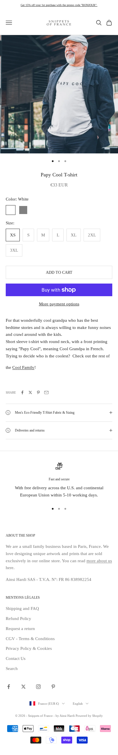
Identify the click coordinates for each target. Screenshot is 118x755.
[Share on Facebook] (22, 392)
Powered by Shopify (89, 715)
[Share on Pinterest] (38, 392)
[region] (59, 481)
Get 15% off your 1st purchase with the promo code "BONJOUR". (59, 5)
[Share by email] (46, 392)
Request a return (20, 628)
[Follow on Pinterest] (53, 686)
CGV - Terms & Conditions (30, 638)
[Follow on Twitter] (23, 686)
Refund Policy (18, 618)
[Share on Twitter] (30, 392)
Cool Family (23, 367)
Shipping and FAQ (22, 608)
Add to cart (59, 272)
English (78, 703)
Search (12, 668)
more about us (99, 560)
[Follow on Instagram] (38, 686)
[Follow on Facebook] (8, 686)
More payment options (59, 304)
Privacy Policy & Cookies (29, 648)
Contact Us (15, 658)
